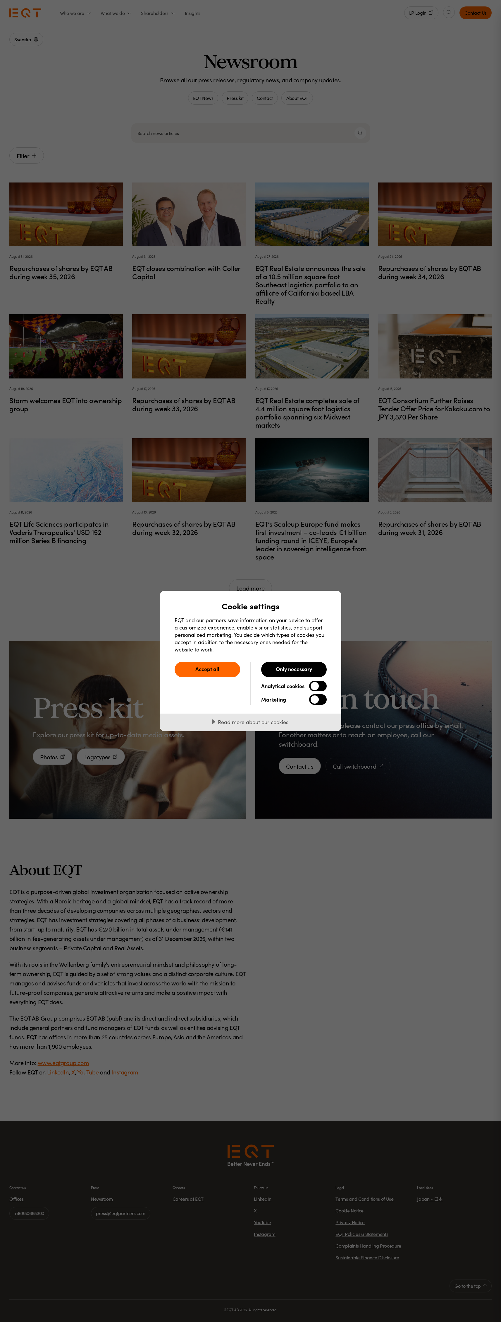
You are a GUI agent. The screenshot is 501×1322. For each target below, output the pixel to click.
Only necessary (294, 669)
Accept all (207, 669)
